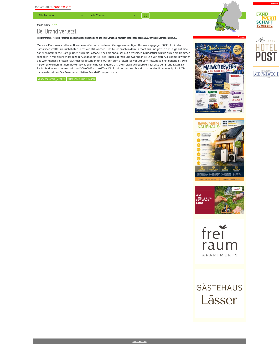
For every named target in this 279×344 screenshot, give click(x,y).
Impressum (140, 341)
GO (146, 15)
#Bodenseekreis (46, 78)
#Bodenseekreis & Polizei (81, 78)
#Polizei (61, 78)
